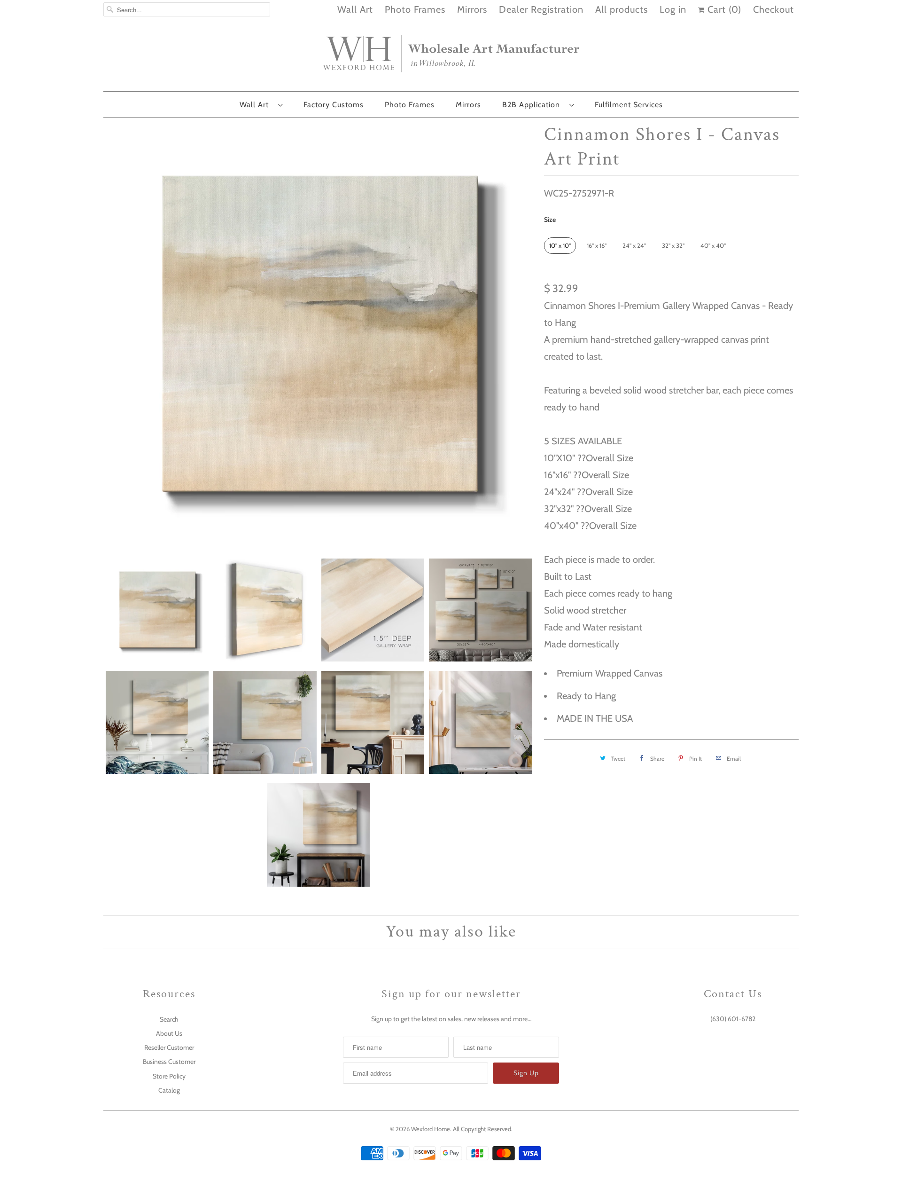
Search (169, 1019)
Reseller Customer (169, 1047)
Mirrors (472, 9)
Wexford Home (430, 1129)
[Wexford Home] (451, 57)
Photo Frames (415, 9)
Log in (673, 9)
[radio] (560, 246)
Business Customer (169, 1061)
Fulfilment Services (629, 104)
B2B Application (533, 104)
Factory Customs (333, 104)
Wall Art (355, 9)
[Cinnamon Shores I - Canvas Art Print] (319, 335)
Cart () (723, 9)
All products (621, 9)
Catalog (169, 1090)
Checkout (773, 9)
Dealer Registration (541, 9)
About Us (169, 1033)
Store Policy (169, 1076)
